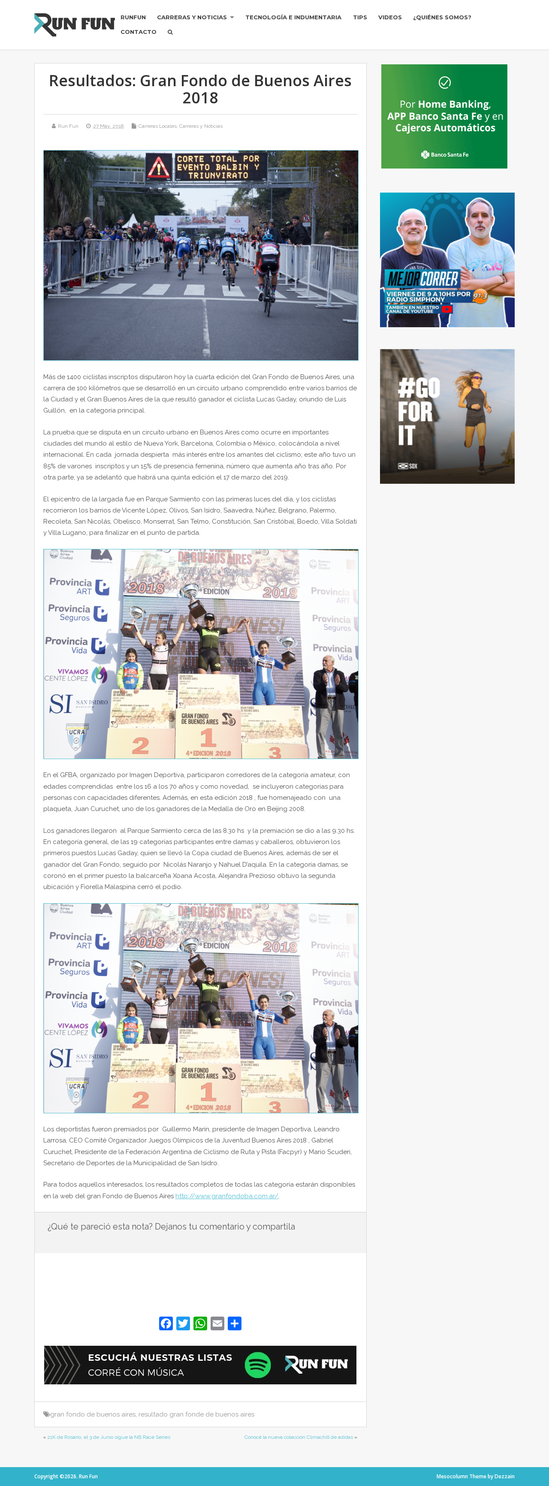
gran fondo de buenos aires (93, 1414)
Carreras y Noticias (192, 17)
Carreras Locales (158, 126)
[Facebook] (166, 1324)
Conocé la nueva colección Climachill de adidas (298, 1437)
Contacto (139, 31)
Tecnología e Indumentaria (293, 17)
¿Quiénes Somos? (442, 17)
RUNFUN (133, 17)
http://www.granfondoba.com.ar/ (226, 1196)
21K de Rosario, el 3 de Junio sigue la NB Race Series (108, 1437)
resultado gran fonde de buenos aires (196, 1414)
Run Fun (68, 126)
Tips (360, 17)
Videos (390, 17)
